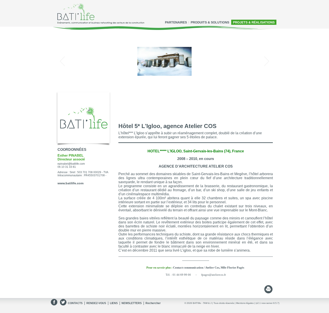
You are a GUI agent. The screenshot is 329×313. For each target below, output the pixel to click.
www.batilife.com (70, 183)
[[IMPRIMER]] (268, 292)
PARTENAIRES (176, 22)
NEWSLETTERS (132, 303)
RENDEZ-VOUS (96, 303)
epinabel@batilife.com (71, 163)
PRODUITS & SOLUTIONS (210, 22)
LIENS (114, 303)
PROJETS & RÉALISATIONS (254, 22)
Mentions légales (245, 303)
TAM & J (207, 303)
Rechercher (153, 303)
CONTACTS (75, 303)
